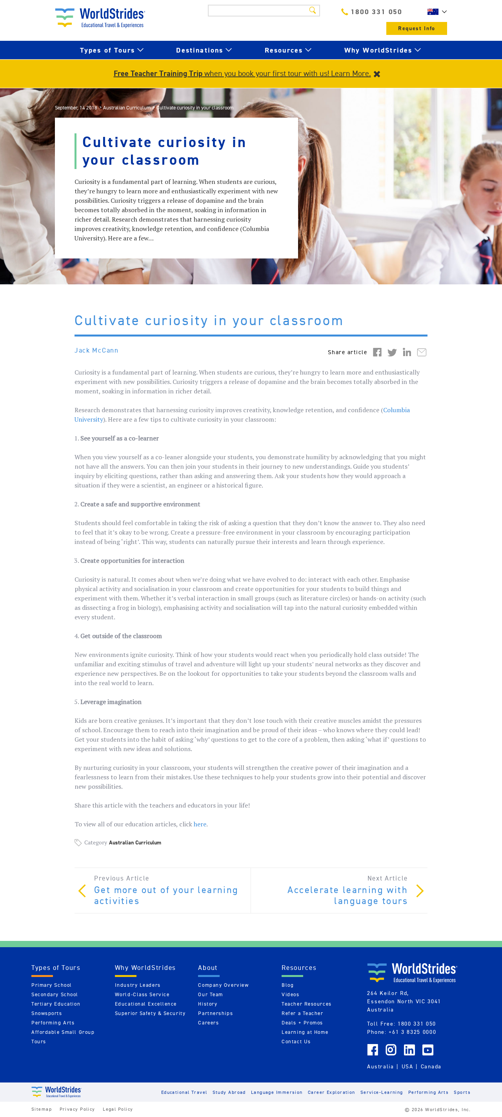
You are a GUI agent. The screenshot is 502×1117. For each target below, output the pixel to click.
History (207, 1004)
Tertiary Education (55, 1004)
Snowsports (46, 1013)
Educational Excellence (146, 1004)
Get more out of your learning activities (166, 895)
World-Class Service (142, 994)
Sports (462, 1092)
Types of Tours (107, 50)
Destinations (199, 50)
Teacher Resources (307, 1004)
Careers (208, 1023)
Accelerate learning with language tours (347, 895)
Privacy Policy (77, 1109)
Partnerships (215, 1013)
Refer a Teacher (302, 1013)
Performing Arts (53, 1023)
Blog (288, 985)
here (200, 824)
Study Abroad (229, 1092)
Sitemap (41, 1109)
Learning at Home (305, 1032)
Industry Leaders (138, 985)
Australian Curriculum (127, 108)
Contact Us (296, 1041)
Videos (290, 994)
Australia (380, 1066)
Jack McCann (97, 350)
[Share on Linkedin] (407, 351)
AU (435, 11)
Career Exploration (331, 1092)
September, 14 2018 (76, 108)
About (208, 967)
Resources (284, 50)
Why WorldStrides (378, 50)
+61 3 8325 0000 (412, 1032)
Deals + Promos (302, 1023)
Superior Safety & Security (150, 1013)
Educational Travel (184, 1092)
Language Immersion (277, 1092)
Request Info (416, 28)
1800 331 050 (376, 11)
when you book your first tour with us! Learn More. (242, 73)
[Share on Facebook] (377, 351)
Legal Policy (118, 1109)
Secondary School (54, 994)
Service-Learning (381, 1092)
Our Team (210, 994)
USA (407, 1066)
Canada (431, 1066)
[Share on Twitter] (392, 351)
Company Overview (223, 985)
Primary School (51, 985)
